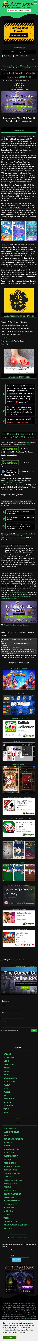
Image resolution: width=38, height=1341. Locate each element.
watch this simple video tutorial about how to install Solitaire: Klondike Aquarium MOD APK (18, 536)
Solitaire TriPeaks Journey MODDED (19, 885)
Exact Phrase (7, 55)
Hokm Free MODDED (19, 765)
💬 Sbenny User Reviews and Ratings (14, 625)
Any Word (26, 55)
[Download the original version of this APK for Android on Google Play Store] (10, 471)
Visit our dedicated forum (23, 444)
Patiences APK (18, 741)
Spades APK (19, 840)
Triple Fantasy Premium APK (19, 929)
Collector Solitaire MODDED (18, 909)
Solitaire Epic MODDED (19, 863)
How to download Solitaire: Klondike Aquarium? (16, 501)
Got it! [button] (10, 1337)
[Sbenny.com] (17, 4)
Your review (4, 1021)
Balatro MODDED (18, 694)
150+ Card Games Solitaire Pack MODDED (19, 797)
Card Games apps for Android (17, 593)
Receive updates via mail (10, 1030)
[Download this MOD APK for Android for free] (10, 448)
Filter (33, 59)
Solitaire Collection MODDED (19, 719)
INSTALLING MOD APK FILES (11, 482)
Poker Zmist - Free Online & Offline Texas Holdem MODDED (19, 819)
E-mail (2, 1012)
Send (34, 1030)
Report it (29, 442)
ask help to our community (17, 538)
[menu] (35, 2)
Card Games (16, 647)
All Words (17, 55)
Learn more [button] (23, 1332)
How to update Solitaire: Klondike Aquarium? (15, 546)
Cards (8, 338)
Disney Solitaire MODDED (19, 669)
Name (2, 1005)
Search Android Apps (19, 48)
